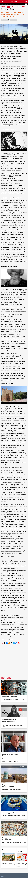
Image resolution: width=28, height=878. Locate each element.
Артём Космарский (5, 19)
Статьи (8, 6)
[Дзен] (12, 643)
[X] (4, 643)
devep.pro (24, 876)
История (20, 19)
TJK (7, 4)
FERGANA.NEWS (14, 1)
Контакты (3, 873)
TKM (11, 4)
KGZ (5, 4)
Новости (3, 6)
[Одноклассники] (9, 643)
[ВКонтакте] (7, 643)
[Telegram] (14, 643)
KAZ (2, 4)
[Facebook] (16, 643)
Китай (24, 19)
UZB (14, 4)
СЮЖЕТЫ (23, 6)
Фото (18, 6)
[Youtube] (19, 643)
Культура (2, 21)
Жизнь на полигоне (8, 849)
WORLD (17, 4)
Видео (13, 6)
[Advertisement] (14, 660)
